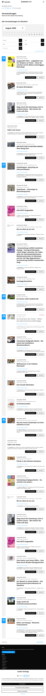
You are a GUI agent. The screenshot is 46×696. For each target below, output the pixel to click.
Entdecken (4, 658)
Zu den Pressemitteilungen (8, 652)
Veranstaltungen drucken (39, 51)
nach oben (41, 77)
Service (3, 665)
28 (34, 34)
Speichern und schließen (22, 691)
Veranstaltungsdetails (30, 77)
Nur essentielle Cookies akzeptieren (22, 687)
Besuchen (9, 8)
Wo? (26, 40)
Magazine (4, 668)
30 (39, 34)
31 (41, 34)
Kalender (4, 662)
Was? (4, 44)
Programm (4, 664)
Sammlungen (4, 667)
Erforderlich (21, 675)
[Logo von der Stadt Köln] (6, 2)
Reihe (26, 44)
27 (31, 34)
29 (36, 34)
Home (3, 8)
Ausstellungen (4, 661)
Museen (3, 659)
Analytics (27, 675)
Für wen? (4, 40)
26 (29, 34)
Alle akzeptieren (22, 684)
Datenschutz (23, 693)
